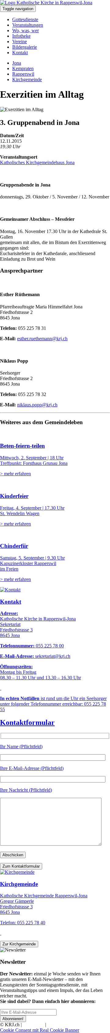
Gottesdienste (25, 19)
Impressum (33, 1024)
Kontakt (20, 52)
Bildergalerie (24, 47)
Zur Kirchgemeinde (19, 944)
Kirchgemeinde (27, 79)
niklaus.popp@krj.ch (37, 404)
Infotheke (21, 36)
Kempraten (23, 68)
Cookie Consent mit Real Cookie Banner (39, 1030)
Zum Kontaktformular (21, 866)
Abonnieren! (13, 1018)
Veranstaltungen (27, 25)
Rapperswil (23, 74)
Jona (16, 63)
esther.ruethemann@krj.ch (42, 338)
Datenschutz (59, 1024)
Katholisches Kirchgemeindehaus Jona (37, 162)
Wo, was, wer (25, 30)
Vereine (19, 41)
